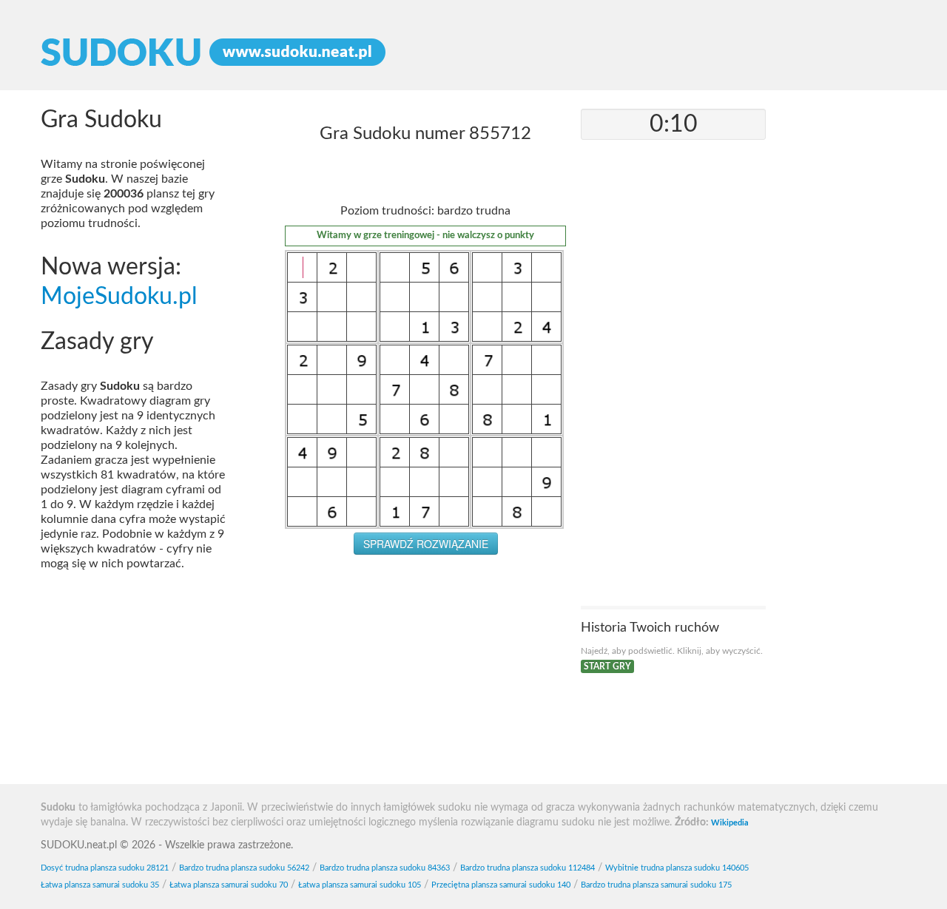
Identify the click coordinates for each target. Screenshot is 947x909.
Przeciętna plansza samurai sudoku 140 (500, 885)
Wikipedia (730, 823)
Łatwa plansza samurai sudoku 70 (228, 885)
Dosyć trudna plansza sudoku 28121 (105, 868)
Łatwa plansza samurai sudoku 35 (100, 885)
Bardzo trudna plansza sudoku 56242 (244, 868)
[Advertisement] (425, 673)
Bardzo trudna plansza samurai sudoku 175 (656, 885)
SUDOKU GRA (473, 52)
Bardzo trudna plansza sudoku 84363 (385, 868)
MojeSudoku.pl (119, 296)
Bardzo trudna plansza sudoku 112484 (527, 868)
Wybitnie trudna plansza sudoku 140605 (677, 868)
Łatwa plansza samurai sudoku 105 (359, 885)
